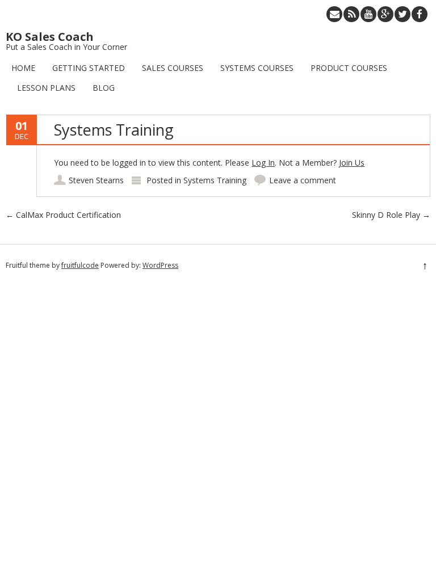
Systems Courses (257, 67)
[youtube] (368, 14)
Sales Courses (172, 67)
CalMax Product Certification (63, 214)
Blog (104, 87)
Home (23, 67)
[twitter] (402, 14)
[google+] (385, 14)
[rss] (351, 14)
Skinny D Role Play (391, 214)
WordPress (160, 265)
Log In (263, 162)
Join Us (351, 162)
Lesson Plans (46, 87)
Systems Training (214, 180)
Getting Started (88, 67)
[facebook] (419, 14)
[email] (334, 14)
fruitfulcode (80, 265)
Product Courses (349, 67)
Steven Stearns (96, 180)
